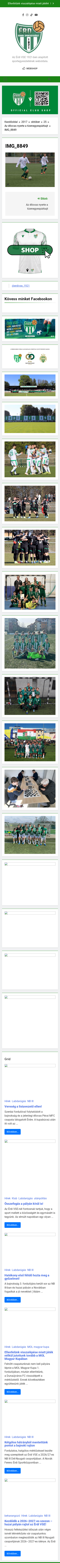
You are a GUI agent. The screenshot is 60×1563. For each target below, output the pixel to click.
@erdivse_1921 (21, 285)
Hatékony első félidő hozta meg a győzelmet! (26, 1277)
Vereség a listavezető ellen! (23, 1106)
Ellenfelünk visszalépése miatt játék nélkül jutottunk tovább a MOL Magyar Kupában (27, 3)
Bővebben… (12, 1131)
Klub (14, 1198)
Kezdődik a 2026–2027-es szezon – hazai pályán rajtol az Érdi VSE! (28, 1522)
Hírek (7, 1101)
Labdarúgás (19, 1101)
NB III (30, 1101)
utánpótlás (40, 1198)
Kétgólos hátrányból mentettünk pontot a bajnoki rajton (26, 1444)
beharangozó (12, 1515)
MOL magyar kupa (38, 1346)
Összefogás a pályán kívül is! (23, 1203)
